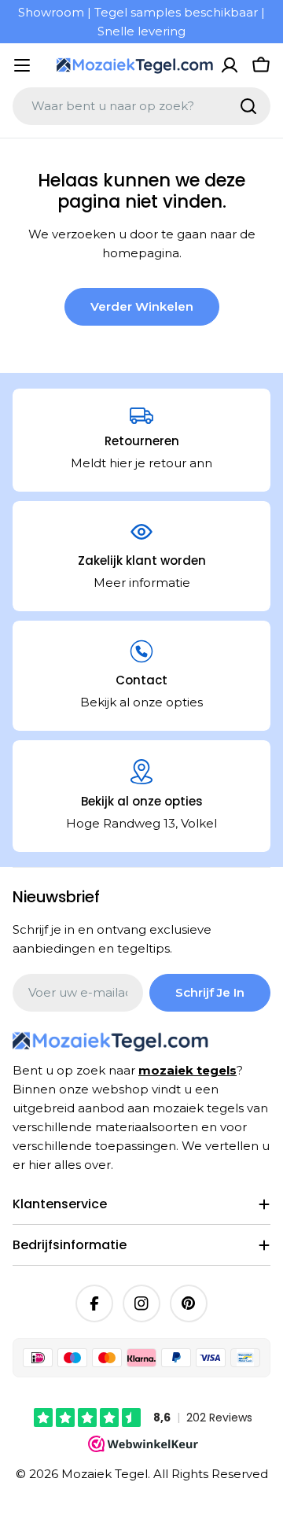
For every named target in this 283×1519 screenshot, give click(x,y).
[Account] (229, 65)
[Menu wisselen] (22, 65)
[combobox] (141, 106)
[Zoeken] (248, 106)
